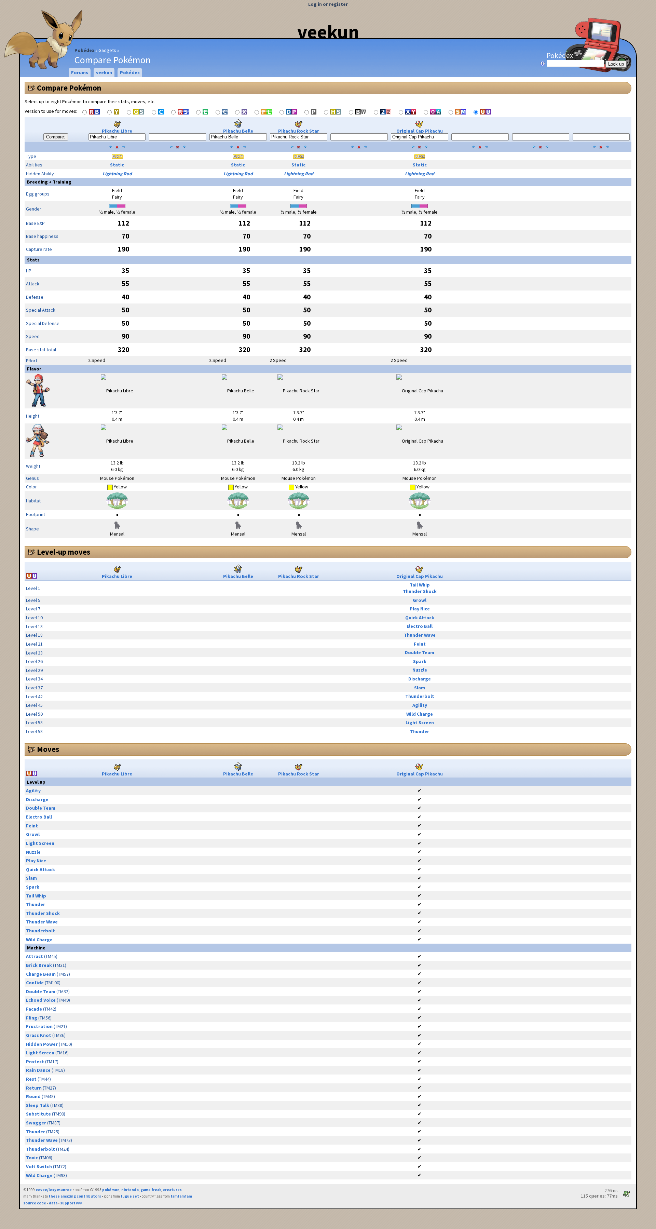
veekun (328, 32)
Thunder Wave (420, 635)
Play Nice (420, 609)
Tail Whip (420, 585)
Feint (420, 644)
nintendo (130, 1189)
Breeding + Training (49, 182)
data (53, 1203)
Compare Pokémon (69, 88)
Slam (419, 688)
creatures (172, 1189)
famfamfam (181, 1196)
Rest (31, 1079)
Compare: (55, 136)
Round (33, 1096)
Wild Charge (419, 714)
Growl (419, 600)
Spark (419, 661)
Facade (34, 1009)
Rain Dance (38, 1070)
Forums (79, 72)
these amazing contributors (75, 1196)
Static (117, 165)
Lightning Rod (117, 174)
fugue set (130, 1196)
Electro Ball (420, 626)
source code (34, 1203)
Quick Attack (419, 617)
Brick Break (39, 965)
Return (34, 1088)
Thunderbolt (419, 696)
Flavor (34, 369)
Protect (35, 1061)
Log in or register (328, 4)
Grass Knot (38, 1035)
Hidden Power (42, 1044)
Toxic (32, 1157)
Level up (36, 782)
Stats (33, 260)
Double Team (419, 652)
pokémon (111, 1189)
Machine (36, 948)
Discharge (419, 679)
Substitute (38, 1114)
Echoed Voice (41, 1000)
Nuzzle (419, 670)
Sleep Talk (37, 1105)
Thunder (419, 731)
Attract (34, 956)
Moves (48, 749)
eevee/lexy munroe (54, 1189)
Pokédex (84, 50)
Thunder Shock (420, 591)
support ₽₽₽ (71, 1203)
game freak (150, 1189)
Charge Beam (41, 974)
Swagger (36, 1123)
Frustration (39, 1026)
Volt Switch (39, 1166)
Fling (31, 1018)
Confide (35, 983)
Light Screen (420, 722)
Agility (419, 705)
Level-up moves (63, 552)
